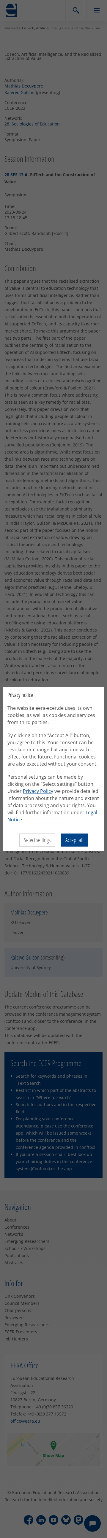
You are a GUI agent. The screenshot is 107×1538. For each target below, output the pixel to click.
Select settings (37, 840)
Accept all (74, 840)
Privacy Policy (38, 791)
